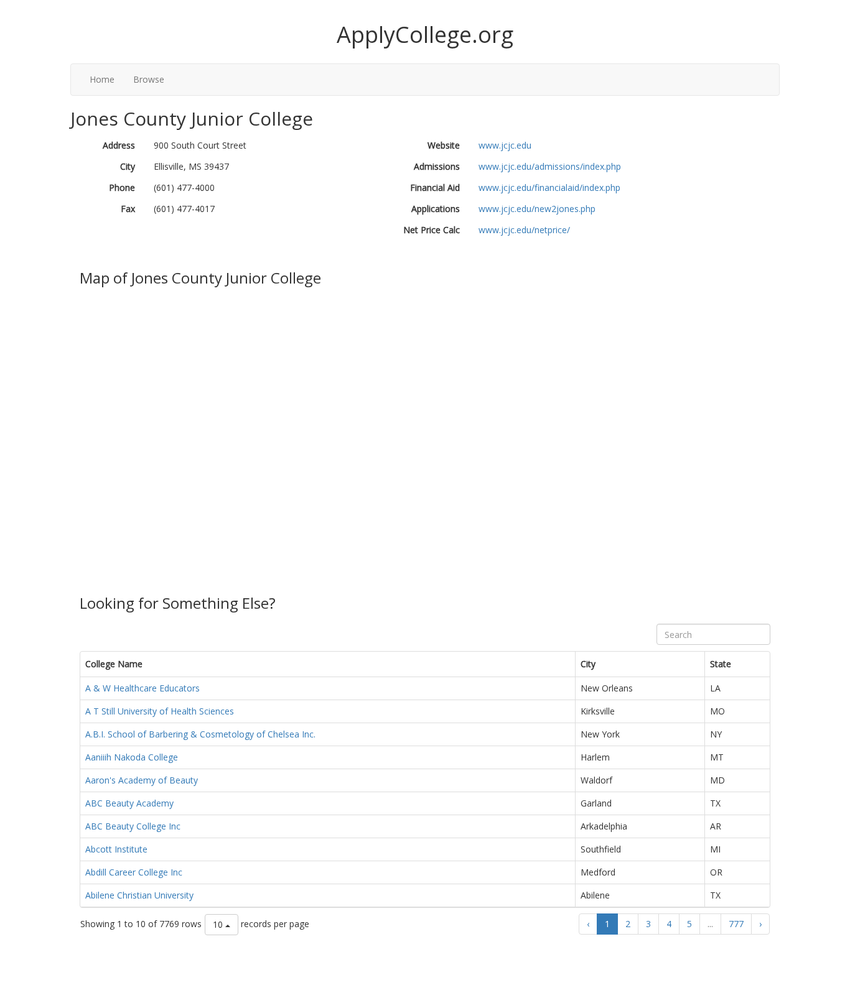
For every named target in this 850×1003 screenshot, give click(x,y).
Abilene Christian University (139, 895)
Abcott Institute (116, 849)
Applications (435, 209)
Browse (148, 79)
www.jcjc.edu (505, 145)
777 (736, 924)
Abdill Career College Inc (133, 872)
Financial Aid (435, 187)
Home (102, 79)
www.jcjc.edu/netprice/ (524, 230)
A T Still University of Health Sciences (159, 711)
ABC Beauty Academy (129, 803)
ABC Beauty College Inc (132, 826)
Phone (122, 187)
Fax (128, 209)
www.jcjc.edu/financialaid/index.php (549, 187)
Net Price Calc (431, 230)
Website (443, 145)
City (127, 166)
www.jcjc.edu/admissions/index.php (550, 166)
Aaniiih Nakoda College (131, 757)
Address (119, 145)
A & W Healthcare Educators (142, 688)
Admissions (437, 166)
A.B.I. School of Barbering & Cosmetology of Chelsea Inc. (200, 734)
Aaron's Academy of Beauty (141, 780)
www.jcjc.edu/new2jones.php (537, 209)
